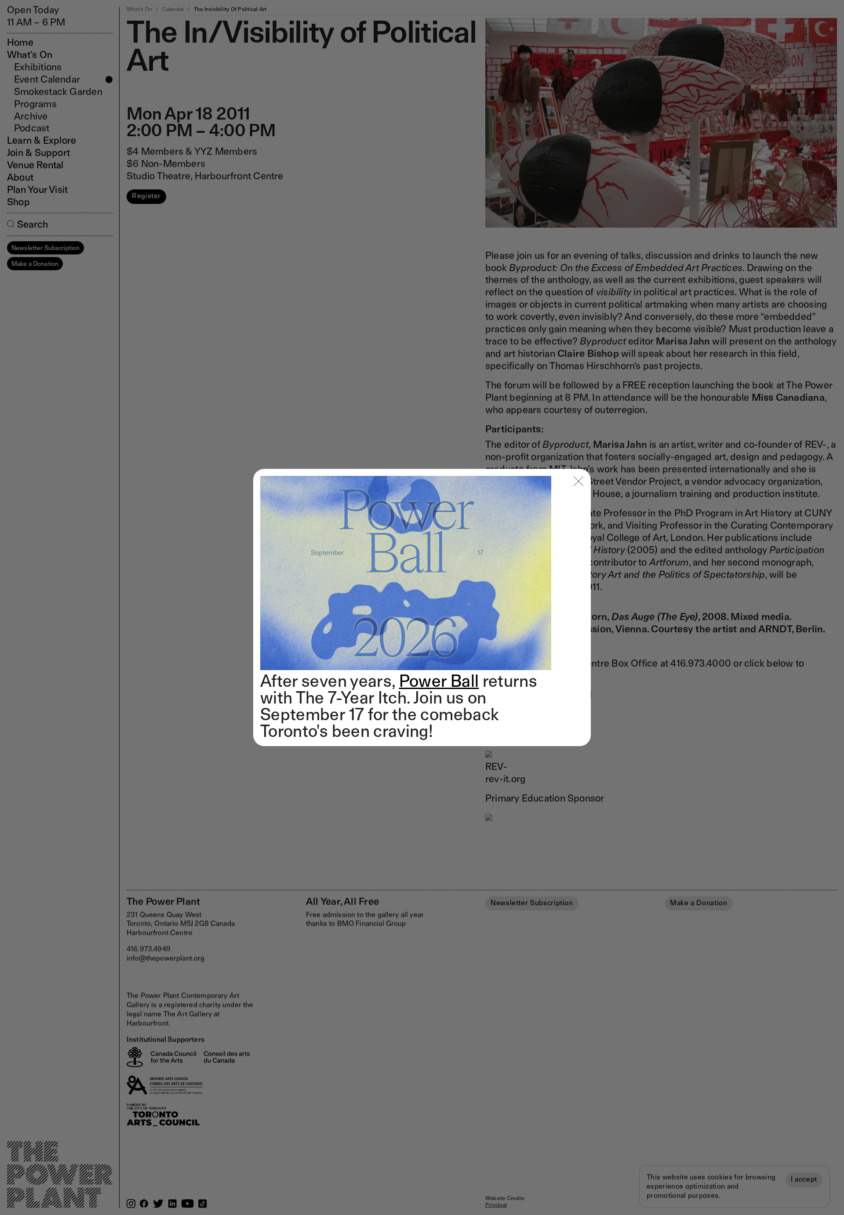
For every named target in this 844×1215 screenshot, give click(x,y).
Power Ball (439, 681)
